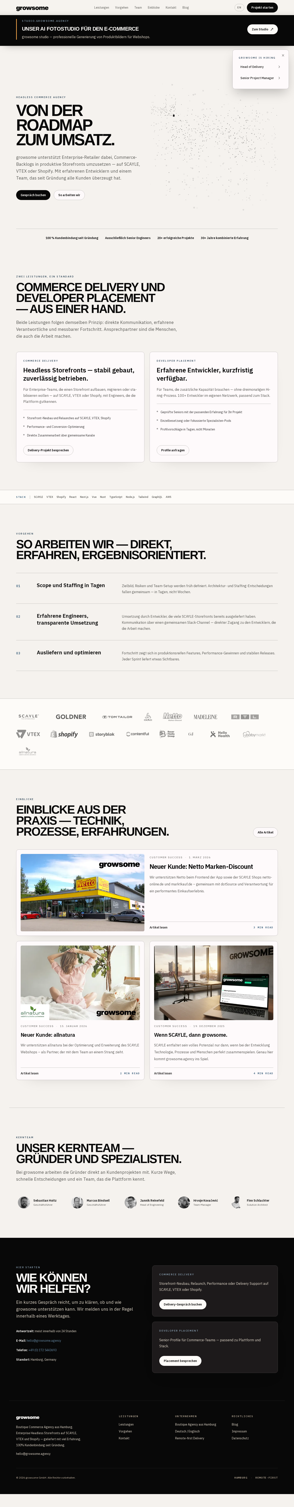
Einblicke (154, 7)
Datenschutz (240, 1438)
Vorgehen (121, 7)
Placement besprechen (180, 1361)
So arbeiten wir (69, 195)
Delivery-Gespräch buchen (183, 1305)
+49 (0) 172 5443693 (42, 1350)
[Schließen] (283, 55)
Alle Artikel (265, 832)
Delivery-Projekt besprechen (48, 450)
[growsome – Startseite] (32, 7)
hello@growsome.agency (44, 1341)
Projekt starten (262, 7)
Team (138, 7)
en (239, 7)
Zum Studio (260, 29)
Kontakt (171, 7)
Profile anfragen (173, 450)
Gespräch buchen (33, 195)
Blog (186, 7)
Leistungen (101, 7)
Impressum (239, 1431)
